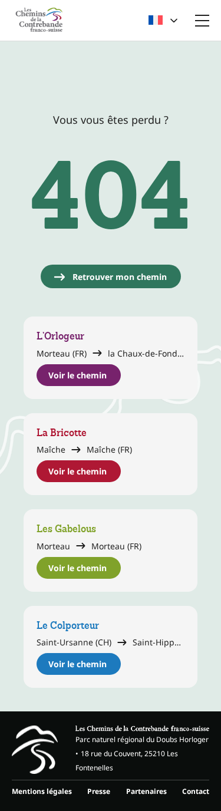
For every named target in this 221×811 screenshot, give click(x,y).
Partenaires (146, 791)
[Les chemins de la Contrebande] (39, 20)
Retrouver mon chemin (119, 276)
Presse (98, 791)
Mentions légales (42, 791)
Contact (195, 791)
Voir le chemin (77, 375)
